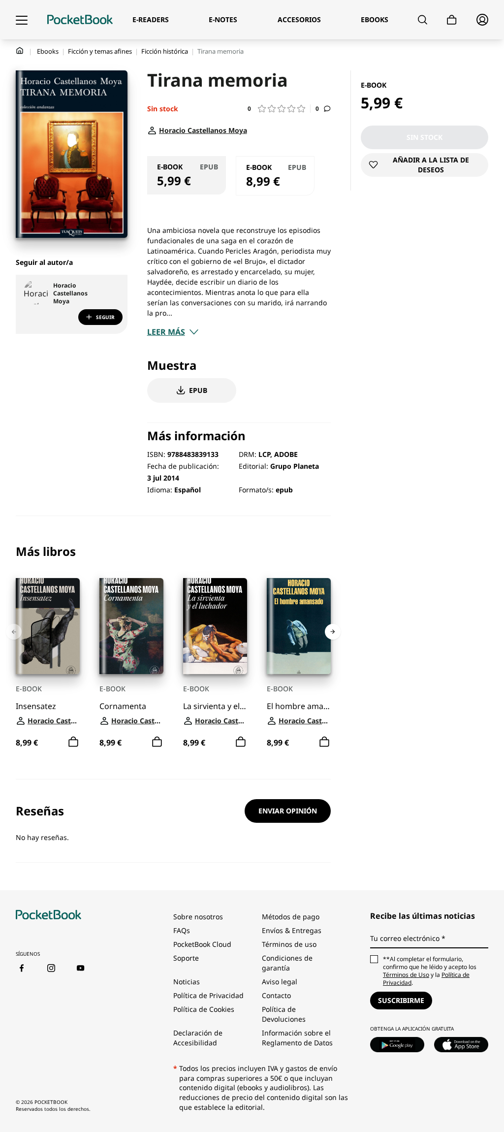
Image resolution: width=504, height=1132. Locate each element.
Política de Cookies (203, 1009)
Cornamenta (122, 706)
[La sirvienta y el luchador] (215, 626)
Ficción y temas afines (100, 51)
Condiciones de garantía (287, 962)
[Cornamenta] (131, 626)
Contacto (276, 995)
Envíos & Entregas (291, 930)
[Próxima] (333, 632)
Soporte (186, 958)
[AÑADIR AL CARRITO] (73, 742)
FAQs (181, 930)
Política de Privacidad (208, 995)
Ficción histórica (164, 51)
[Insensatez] (48, 626)
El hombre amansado (299, 706)
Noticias (186, 981)
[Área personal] (482, 20)
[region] (173, 647)
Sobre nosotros (198, 916)
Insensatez (36, 706)
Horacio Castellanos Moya (70, 293)
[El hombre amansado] (299, 626)
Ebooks (48, 51)
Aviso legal (279, 981)
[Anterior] (14, 632)
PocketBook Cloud (202, 944)
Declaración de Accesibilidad (197, 1037)
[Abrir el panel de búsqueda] (422, 20)
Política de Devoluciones (284, 1014)
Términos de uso (289, 944)
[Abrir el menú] (22, 20)
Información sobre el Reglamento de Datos (297, 1037)
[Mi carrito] (452, 20)
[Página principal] (80, 20)
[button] (279, 108)
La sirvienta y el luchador (215, 706)
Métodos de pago (290, 916)
